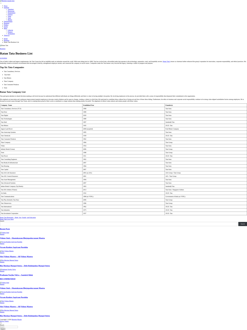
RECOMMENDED (7, 279)
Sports (6, 27)
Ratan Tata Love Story (7, 219)
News (5, 6)
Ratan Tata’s (166, 61)
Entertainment (8, 21)
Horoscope (11, 11)
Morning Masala (17, 319)
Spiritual (6, 7)
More (5, 28)
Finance (10, 32)
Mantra (10, 20)
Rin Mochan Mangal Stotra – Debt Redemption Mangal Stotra (25, 266)
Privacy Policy (4, 321)
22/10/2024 (3, 58)
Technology (11, 33)
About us (6, 35)
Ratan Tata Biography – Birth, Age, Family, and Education (18, 217)
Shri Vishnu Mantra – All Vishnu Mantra (16, 257)
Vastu (9, 16)
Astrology (11, 9)
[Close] (1, 323)
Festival (10, 14)
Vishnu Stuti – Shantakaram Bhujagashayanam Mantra (22, 238)
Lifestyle (10, 30)
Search (2, 221)
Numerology (11, 13)
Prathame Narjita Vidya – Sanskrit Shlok (16, 275)
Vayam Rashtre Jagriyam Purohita (14, 247)
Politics (6, 25)
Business (6, 23)
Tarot (9, 18)
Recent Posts (5, 229)
